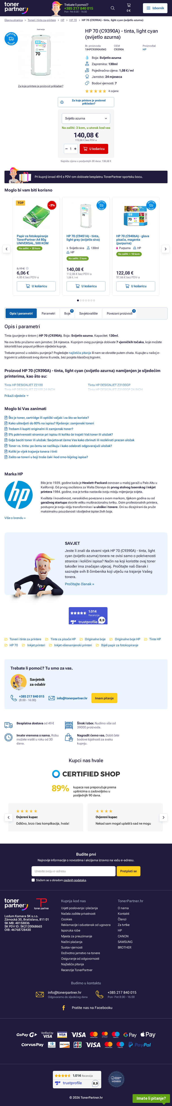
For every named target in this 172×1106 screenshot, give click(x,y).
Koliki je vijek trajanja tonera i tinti (33, 451)
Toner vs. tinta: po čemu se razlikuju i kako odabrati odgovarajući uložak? (60, 446)
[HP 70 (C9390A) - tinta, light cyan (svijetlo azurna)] (40, 78)
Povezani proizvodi (119, 313)
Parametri (48, 313)
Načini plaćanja (71, 942)
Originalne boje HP (127, 639)
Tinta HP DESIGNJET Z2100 (23, 385)
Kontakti (123, 913)
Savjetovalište (88, 313)
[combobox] (86, 118)
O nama (123, 908)
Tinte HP (155, 639)
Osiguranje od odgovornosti (80, 958)
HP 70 (73, 20)
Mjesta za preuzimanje (76, 936)
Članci (122, 919)
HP (62, 20)
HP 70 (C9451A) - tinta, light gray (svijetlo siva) (83, 237)
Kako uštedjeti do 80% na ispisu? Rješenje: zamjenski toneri (51, 423)
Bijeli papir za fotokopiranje (119, 645)
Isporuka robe (70, 930)
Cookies (66, 919)
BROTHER (124, 947)
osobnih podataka (75, 880)
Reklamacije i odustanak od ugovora (86, 925)
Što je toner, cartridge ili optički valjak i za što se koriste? (49, 417)
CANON (123, 936)
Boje (67, 313)
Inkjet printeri (36, 645)
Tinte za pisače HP (63, 639)
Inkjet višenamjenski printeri (73, 645)
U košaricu (97, 149)
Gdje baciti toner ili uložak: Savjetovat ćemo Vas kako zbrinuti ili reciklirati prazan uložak (71, 440)
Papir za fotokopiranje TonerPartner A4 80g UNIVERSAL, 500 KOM (33, 239)
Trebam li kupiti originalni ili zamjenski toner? (41, 429)
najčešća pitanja (80, 353)
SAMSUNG (125, 942)
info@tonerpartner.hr (72, 698)
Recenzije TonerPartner (76, 970)
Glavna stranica (13, 20)
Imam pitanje (104, 698)
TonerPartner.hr (130, 901)
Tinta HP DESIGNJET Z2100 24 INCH (29, 389)
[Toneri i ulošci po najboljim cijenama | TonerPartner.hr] (16, 8)
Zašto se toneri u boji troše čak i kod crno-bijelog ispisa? (48, 457)
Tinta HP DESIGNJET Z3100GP (109, 385)
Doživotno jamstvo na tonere (80, 953)
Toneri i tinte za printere (42, 20)
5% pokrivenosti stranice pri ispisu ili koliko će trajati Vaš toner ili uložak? (61, 434)
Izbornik (158, 8)
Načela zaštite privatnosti (78, 913)
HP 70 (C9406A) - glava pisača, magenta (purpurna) (132, 239)
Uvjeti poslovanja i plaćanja (79, 908)
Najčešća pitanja (72, 964)
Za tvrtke (123, 925)
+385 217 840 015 (78, 8)
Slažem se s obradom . (61, 880)
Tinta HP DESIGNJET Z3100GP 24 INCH (115, 389)
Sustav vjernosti (71, 947)
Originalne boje (95, 639)
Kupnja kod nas (73, 901)
